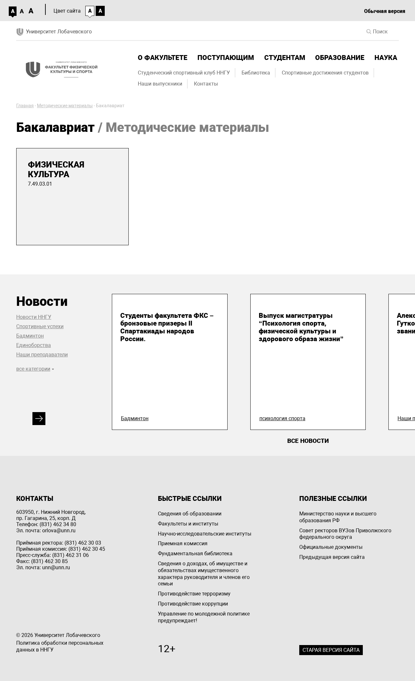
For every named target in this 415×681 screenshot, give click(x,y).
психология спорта (282, 418)
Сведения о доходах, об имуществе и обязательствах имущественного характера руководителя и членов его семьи (204, 573)
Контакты (206, 84)
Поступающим (225, 58)
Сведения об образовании (189, 514)
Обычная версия (384, 11)
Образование (339, 58)
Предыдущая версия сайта (332, 557)
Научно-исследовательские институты (204, 534)
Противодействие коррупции (193, 604)
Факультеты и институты (188, 524)
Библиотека (256, 73)
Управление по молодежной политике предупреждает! (204, 617)
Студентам (284, 58)
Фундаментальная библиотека (195, 553)
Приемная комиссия (183, 543)
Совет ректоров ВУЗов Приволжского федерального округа (345, 533)
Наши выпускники (160, 84)
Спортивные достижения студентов (325, 73)
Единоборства (33, 345)
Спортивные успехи (40, 326)
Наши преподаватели (42, 355)
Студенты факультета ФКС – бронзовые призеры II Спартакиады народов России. (167, 327)
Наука (385, 58)
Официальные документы (330, 547)
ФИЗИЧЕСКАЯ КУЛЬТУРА (56, 169)
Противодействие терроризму (194, 594)
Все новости (308, 440)
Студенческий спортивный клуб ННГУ (184, 73)
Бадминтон (30, 336)
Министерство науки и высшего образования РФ (337, 517)
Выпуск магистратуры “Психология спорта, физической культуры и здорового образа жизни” (301, 327)
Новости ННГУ (33, 317)
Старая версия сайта (331, 650)
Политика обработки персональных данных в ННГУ (59, 646)
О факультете (162, 58)
